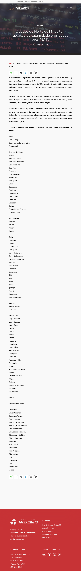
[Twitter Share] (21, 73)
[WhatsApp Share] (11, 73)
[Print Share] (36, 73)
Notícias (40, 25)
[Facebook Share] (16, 73)
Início (11, 64)
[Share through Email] (31, 73)
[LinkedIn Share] (26, 73)
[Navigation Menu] (71, 7)
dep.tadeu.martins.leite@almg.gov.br (30, 2)
